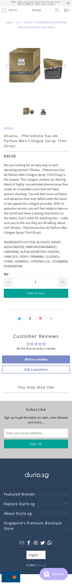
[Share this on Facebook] (30, 318)
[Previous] (7, 66)
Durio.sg (40, 565)
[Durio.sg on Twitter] (43, 543)
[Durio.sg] (36, 10)
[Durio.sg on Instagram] (36, 543)
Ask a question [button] (36, 369)
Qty (6, 274)
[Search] (57, 10)
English (33, 555)
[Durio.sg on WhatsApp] (50, 543)
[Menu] (2, 10)
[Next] (65, 66)
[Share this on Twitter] (19, 318)
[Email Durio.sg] (22, 543)
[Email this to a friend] (51, 318)
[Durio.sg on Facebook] (29, 543)
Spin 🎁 (11, 577)
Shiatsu (9, 128)
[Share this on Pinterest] (40, 318)
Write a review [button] (36, 359)
